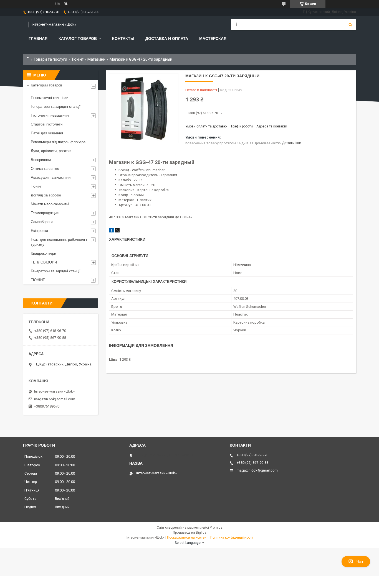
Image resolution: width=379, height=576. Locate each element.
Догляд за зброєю (46, 195)
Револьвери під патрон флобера (58, 142)
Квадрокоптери (43, 253)
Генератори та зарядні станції (55, 106)
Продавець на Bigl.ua (189, 532)
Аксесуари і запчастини (50, 177)
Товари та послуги (50, 59)
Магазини (96, 59)
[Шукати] (350, 24)
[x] (117, 231)
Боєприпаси (41, 160)
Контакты (123, 38)
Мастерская (212, 38)
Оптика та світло (45, 169)
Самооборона (42, 222)
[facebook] (111, 231)
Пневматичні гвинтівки (49, 98)
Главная (38, 38)
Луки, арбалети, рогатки (51, 151)
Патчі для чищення (47, 133)
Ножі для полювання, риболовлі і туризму (59, 242)
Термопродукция (45, 213)
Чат (360, 561)
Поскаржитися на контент (187, 537)
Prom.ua (216, 527)
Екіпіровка (39, 231)
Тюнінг (77, 59)
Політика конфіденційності (231, 537)
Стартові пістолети (46, 124)
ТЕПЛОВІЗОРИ (44, 262)
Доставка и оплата (166, 38)
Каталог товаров (78, 38)
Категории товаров (46, 85)
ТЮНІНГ (38, 280)
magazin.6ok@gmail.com (54, 399)
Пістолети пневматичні (50, 115)
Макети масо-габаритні (50, 204)
